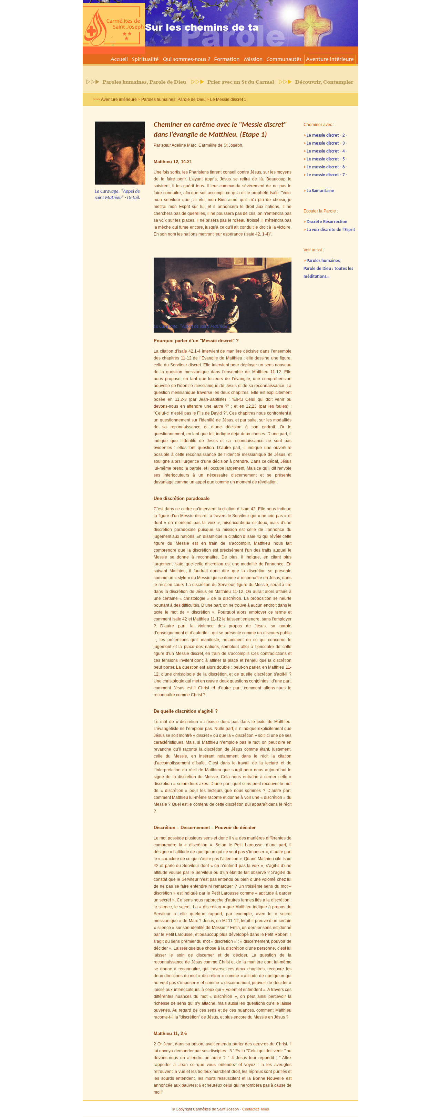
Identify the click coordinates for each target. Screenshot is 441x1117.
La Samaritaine (319, 191)
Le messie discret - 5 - (325, 159)
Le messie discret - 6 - (325, 167)
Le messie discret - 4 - (325, 151)
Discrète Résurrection (325, 222)
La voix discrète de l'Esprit (329, 230)
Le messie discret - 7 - (325, 175)
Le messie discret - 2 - (325, 135)
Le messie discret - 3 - (325, 143)
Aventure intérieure (119, 99)
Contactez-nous (255, 1109)
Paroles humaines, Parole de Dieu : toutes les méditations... (328, 269)
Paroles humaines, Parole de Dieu (173, 99)
